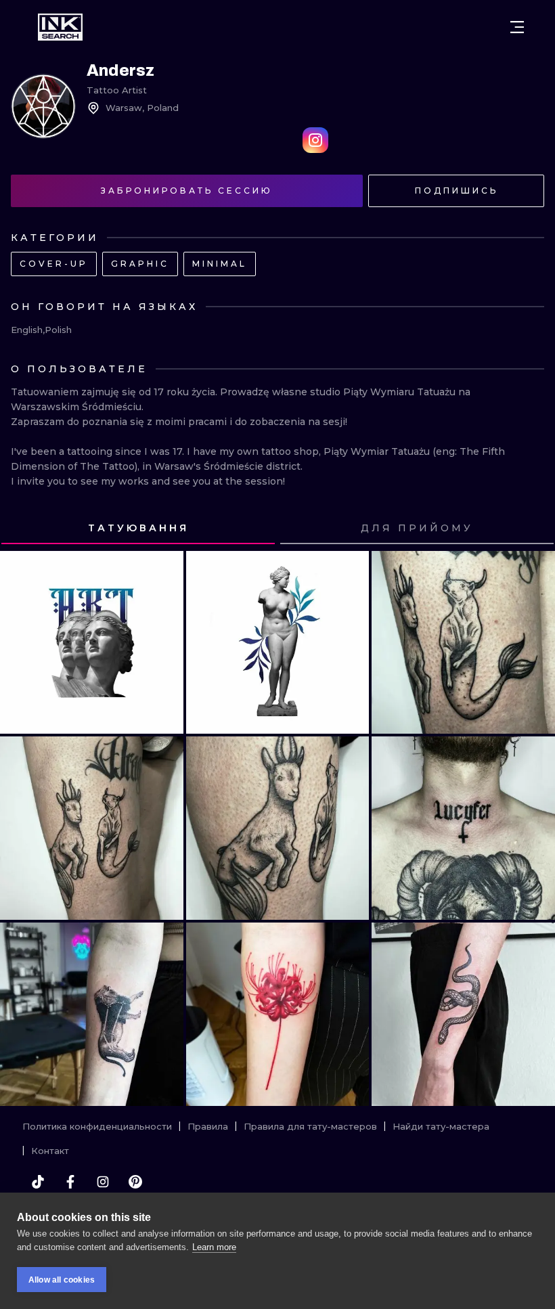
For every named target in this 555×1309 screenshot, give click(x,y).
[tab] (138, 528)
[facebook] (70, 1182)
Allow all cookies (61, 1280)
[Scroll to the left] (23, 528)
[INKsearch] (60, 27)
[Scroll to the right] (532, 528)
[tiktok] (38, 1182)
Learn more (214, 1247)
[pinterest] (135, 1182)
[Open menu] (517, 27)
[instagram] (103, 1182)
